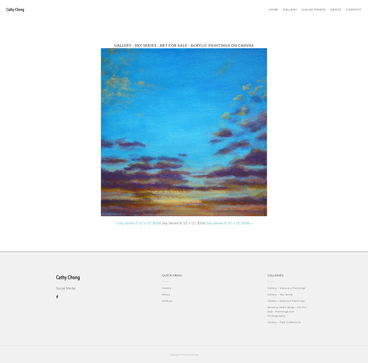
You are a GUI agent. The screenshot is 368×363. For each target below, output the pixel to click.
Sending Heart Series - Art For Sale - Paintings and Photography (286, 311)
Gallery (290, 9)
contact (353, 9)
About (336, 9)
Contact (167, 300)
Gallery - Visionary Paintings (286, 288)
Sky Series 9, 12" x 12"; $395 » (230, 223)
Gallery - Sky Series (280, 294)
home (273, 9)
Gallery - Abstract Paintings (286, 300)
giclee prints (314, 9)
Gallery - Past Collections (283, 322)
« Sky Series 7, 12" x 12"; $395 (138, 223)
